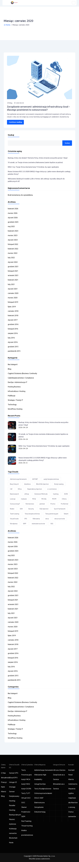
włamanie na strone (38, 523)
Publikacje (11, 396)
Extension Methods (41, 494)
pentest (42, 504)
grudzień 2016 (13, 324)
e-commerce (52, 489)
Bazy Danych (14, 484)
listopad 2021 (13, 271)
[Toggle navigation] (73, 2)
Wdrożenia (36, 519)
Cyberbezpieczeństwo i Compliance (21, 378)
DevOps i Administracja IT (17, 382)
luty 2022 (11, 257)
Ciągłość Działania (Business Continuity (22, 373)
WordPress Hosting (15, 409)
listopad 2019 (13, 302)
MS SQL (44, 499)
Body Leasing (58, 484)
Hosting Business (14, 387)
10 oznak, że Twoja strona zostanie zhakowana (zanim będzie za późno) (35, 162)
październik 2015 (14, 351)
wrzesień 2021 (13, 275)
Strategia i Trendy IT (15, 400)
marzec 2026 (12, 213)
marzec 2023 (12, 235)
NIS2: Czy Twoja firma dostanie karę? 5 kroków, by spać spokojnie (33, 167)
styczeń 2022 (13, 262)
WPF (24, 523)
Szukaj (11, 135)
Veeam (66, 514)
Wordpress (13, 523)
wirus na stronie (59, 519)
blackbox (27, 484)
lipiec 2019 (12, 307)
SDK (21, 509)
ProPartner (64, 504)
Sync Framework (59, 509)
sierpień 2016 (13, 333)
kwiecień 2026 (13, 209)
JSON (66, 494)
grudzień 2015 (13, 347)
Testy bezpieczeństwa (32, 514)
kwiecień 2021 (13, 280)
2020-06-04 (20, 103)
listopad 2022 (13, 244)
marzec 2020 (12, 298)
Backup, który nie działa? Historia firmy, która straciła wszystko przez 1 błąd (37, 158)
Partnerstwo (30, 504)
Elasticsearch (14, 494)
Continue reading (15, 122)
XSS (52, 523)
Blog (10, 103)
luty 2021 (11, 284)
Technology (12, 404)
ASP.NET (35, 479)
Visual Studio (14, 519)
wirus (47, 519)
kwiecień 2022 (13, 249)
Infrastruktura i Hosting (16, 391)
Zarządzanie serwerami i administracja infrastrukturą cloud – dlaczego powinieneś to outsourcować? (38, 108)
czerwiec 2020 (13, 293)
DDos (20, 489)
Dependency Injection (34, 489)
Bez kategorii (12, 364)
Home (8, 25)
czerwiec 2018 (13, 311)
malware (24, 499)
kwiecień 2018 (13, 315)
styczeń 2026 (13, 217)
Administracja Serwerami (18, 479)
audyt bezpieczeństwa (51, 479)
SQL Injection (44, 509)
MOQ (34, 499)
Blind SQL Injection (42, 484)
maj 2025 (11, 226)
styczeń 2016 (13, 342)
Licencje (12, 499)
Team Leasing (14, 514)
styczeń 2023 (13, 240)
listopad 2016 (13, 329)
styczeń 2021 (13, 289)
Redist (12, 509)
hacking (55, 494)
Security (31, 509)
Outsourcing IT (15, 504)
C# (11, 489)
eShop (26, 494)
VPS (25, 519)
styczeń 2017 (13, 320)
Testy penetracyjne (51, 514)
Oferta (64, 499)
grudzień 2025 (13, 222)
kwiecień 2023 (13, 231)
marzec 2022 (12, 253)
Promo (53, 504)
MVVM (54, 499)
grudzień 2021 (13, 266)
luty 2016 (11, 338)
